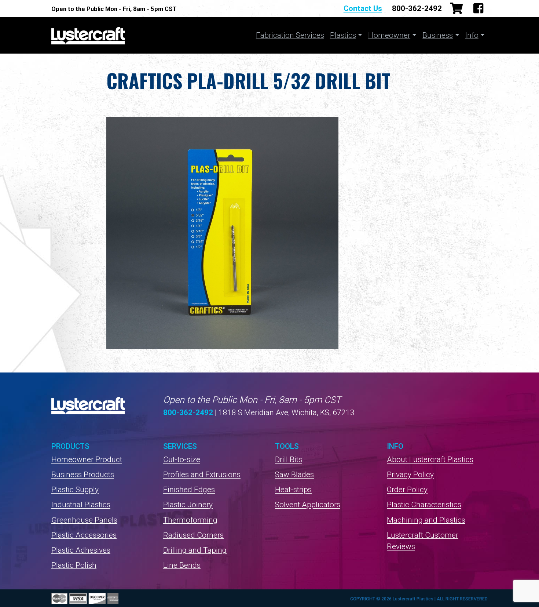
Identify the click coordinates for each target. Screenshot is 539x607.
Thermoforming (190, 520)
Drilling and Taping (195, 550)
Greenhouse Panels (84, 520)
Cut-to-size (181, 459)
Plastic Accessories (84, 535)
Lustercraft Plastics (88, 35)
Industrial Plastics (80, 504)
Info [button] (471, 35)
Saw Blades (294, 474)
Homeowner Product (86, 459)
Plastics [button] (343, 35)
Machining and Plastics (426, 520)
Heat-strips (293, 489)
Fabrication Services (290, 35)
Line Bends (182, 565)
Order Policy (407, 489)
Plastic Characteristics (424, 504)
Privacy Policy (410, 474)
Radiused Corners (193, 535)
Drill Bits (288, 459)
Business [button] (437, 35)
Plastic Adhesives (80, 550)
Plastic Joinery (188, 504)
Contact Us (363, 8)
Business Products (82, 474)
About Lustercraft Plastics (430, 459)
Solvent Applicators (307, 504)
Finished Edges (189, 489)
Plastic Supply (75, 489)
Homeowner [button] (389, 35)
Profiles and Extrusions (202, 474)
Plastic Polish (73, 565)
